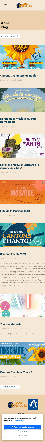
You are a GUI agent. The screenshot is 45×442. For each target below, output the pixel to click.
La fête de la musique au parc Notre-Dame (18, 120)
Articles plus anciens (8, 36)
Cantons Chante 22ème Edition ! (20, 75)
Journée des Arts (10, 324)
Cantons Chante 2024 (13, 254)
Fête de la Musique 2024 (15, 211)
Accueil (7, 23)
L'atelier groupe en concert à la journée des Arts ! (19, 166)
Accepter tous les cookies (24, 427)
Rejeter (24, 436)
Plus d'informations (18, 420)
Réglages (24, 431)
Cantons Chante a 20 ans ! (16, 372)
